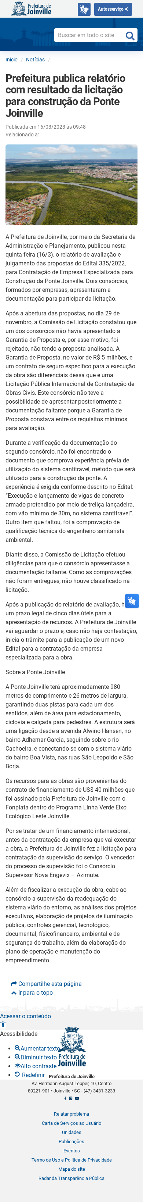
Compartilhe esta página (49, 983)
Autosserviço (111, 9)
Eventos (71, 1150)
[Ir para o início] (31, 8)
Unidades (71, 1132)
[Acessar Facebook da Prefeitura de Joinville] (65, 1100)
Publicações (71, 1141)
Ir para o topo (35, 992)
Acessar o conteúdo (25, 1016)
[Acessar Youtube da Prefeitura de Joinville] (77, 1100)
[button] (3, 1025)
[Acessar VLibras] (84, 9)
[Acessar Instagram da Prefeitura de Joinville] (71, 1100)
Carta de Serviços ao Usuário (71, 1123)
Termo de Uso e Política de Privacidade (72, 1160)
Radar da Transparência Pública (71, 1178)
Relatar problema (71, 1114)
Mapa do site (71, 1169)
